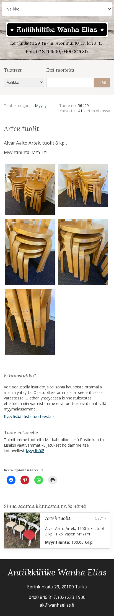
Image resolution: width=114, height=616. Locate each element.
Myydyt (41, 105)
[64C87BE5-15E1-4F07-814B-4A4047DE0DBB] (30, 253)
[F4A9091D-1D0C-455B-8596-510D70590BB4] (83, 253)
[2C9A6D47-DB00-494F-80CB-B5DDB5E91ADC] (83, 190)
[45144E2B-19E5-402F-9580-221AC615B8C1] (30, 190)
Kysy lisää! (35, 450)
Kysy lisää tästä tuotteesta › (29, 416)
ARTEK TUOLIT (58, 518)
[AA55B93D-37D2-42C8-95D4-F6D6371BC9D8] (30, 323)
